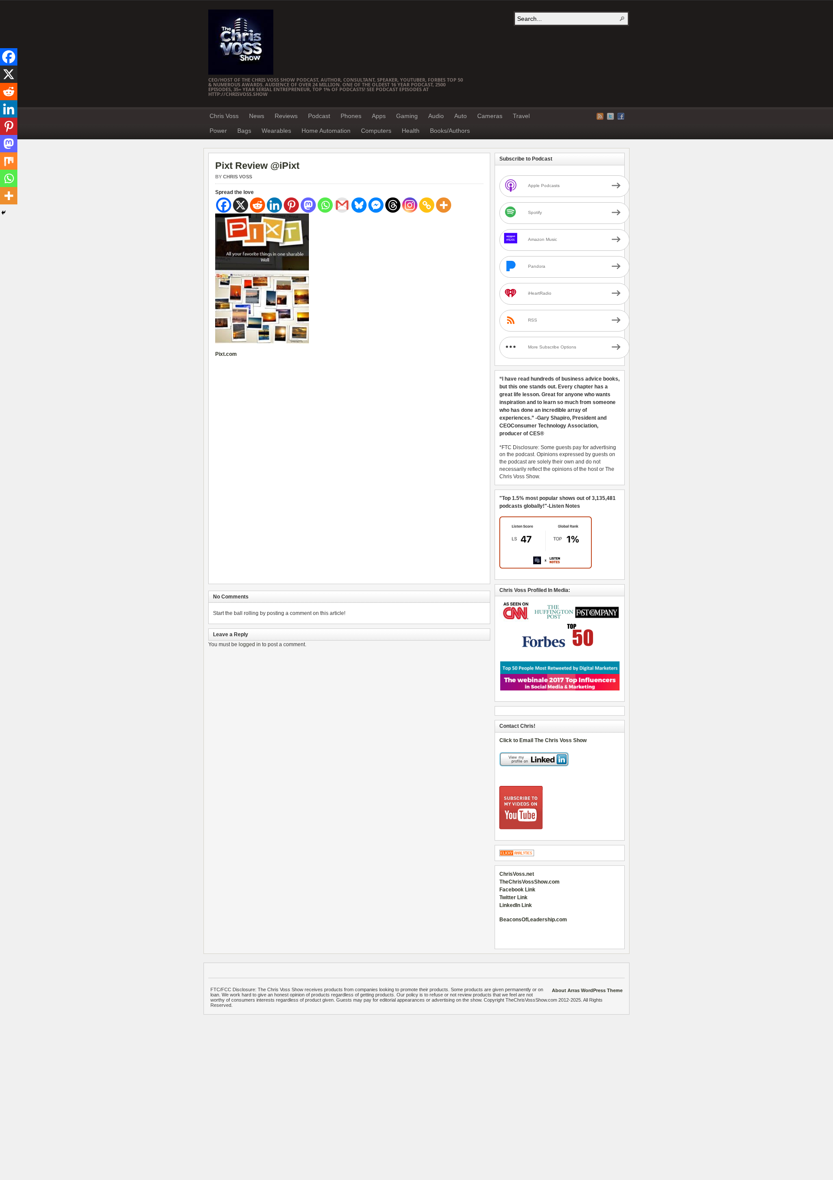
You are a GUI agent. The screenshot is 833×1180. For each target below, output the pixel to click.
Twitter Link (513, 897)
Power (218, 130)
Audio (436, 115)
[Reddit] (257, 205)
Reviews (286, 115)
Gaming (407, 115)
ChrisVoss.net (516, 874)
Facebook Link (517, 890)
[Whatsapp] (325, 205)
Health (411, 130)
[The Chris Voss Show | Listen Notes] (545, 567)
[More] (443, 205)
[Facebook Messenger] (376, 205)
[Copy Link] (426, 205)
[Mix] (8, 161)
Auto (460, 115)
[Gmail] (342, 205)
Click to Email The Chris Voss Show (543, 740)
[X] (240, 205)
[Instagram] (409, 205)
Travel (521, 115)
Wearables (276, 130)
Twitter (610, 116)
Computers (376, 130)
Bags (244, 130)
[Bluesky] (359, 205)
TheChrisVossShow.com (529, 882)
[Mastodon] (308, 205)
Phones (351, 115)
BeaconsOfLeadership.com (533, 920)
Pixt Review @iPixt (257, 165)
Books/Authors (450, 130)
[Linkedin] (274, 205)
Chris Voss (224, 115)
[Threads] (392, 205)
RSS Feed (600, 116)
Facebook (620, 116)
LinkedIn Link (515, 905)
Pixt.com (226, 354)
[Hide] (3, 212)
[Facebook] (223, 205)
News (256, 115)
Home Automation (326, 130)
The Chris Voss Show (240, 42)
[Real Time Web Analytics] (516, 854)
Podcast (319, 115)
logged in (250, 644)
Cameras (489, 115)
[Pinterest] (291, 205)
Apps (379, 115)
